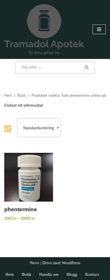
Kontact (92, 274)
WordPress (71, 263)
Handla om (49, 274)
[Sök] (87, 67)
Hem (8, 95)
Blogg (72, 274)
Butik (21, 95)
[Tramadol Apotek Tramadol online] (44, 29)
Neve (34, 263)
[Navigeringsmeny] (99, 29)
